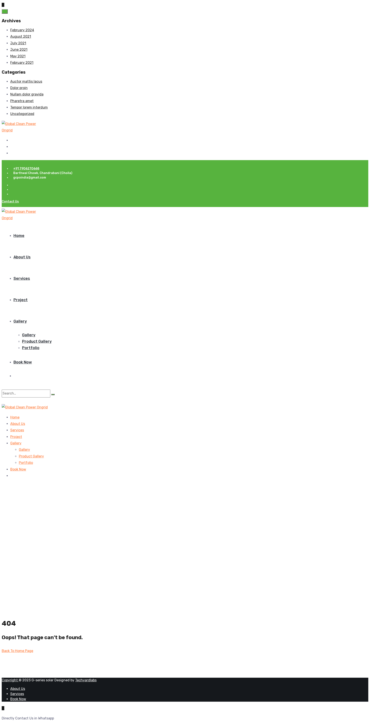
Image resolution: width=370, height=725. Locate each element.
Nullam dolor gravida (26, 94)
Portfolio (30, 347)
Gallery (20, 321)
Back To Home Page (17, 651)
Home (18, 235)
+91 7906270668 (26, 168)
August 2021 (20, 36)
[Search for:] (26, 393)
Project (20, 300)
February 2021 (21, 63)
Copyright (10, 680)
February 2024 (22, 30)
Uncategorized (22, 114)
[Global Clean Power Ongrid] (19, 130)
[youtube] (11, 153)
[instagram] (11, 147)
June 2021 (18, 50)
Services (21, 278)
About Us (22, 257)
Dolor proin (19, 88)
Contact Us (10, 201)
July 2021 (18, 43)
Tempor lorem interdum (29, 107)
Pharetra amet (22, 101)
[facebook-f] (11, 140)
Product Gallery (37, 341)
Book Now (22, 362)
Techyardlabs (86, 680)
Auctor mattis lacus (26, 81)
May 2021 (17, 56)
